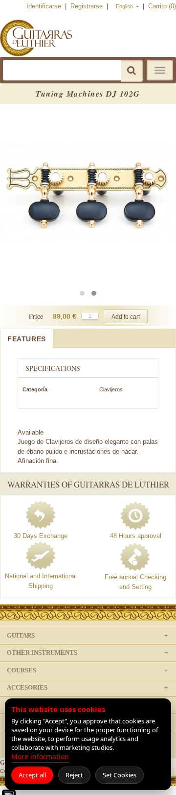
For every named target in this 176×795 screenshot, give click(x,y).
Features (26, 339)
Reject (74, 774)
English (125, 6)
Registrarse (87, 6)
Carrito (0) (162, 6)
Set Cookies (119, 774)
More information (40, 756)
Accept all (32, 774)
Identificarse (44, 6)
